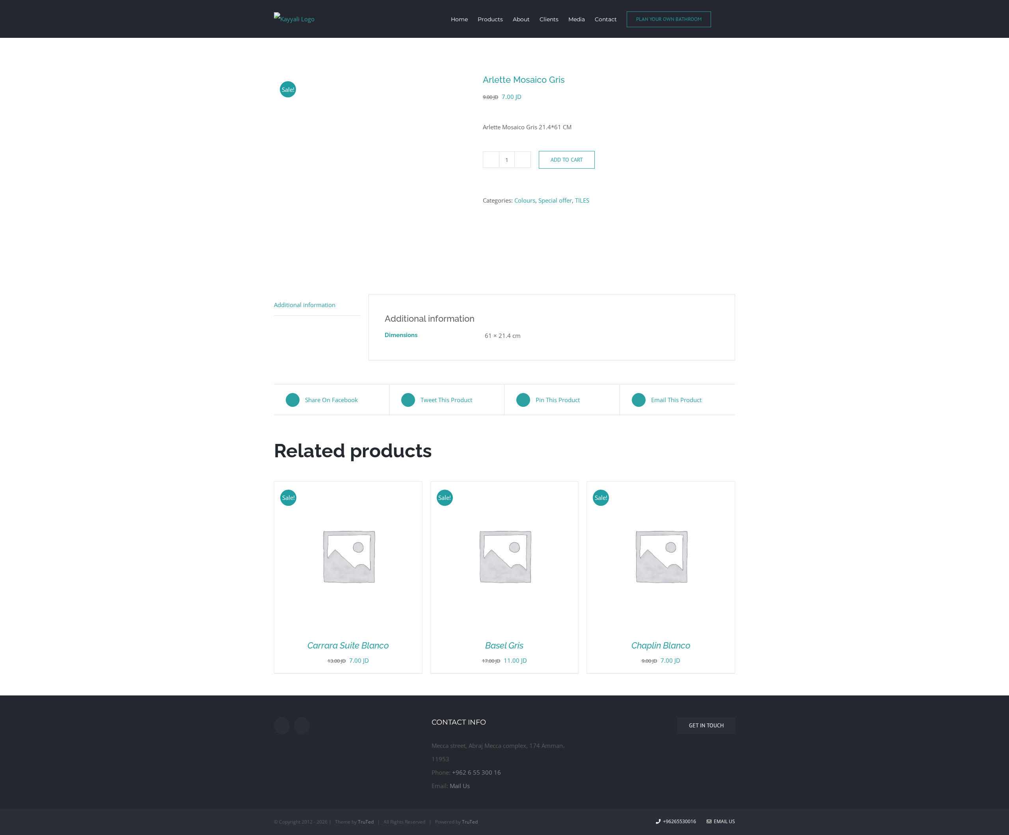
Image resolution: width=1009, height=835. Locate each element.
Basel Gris (504, 645)
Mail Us (460, 786)
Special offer (555, 200)
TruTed (366, 821)
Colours (524, 200)
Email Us (723, 821)
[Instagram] (302, 725)
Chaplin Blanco (661, 645)
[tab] (317, 305)
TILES (582, 200)
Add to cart (567, 159)
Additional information (304, 305)
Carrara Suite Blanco (348, 645)
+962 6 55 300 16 (476, 772)
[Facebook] (282, 725)
